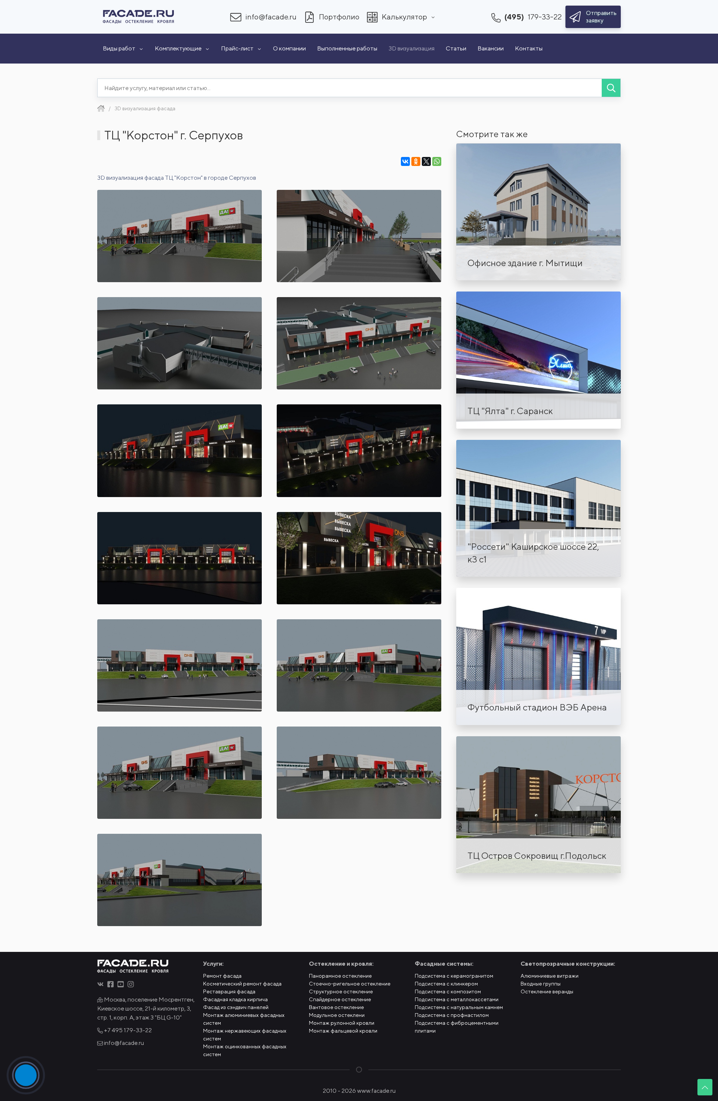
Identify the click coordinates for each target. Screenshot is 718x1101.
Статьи (456, 48)
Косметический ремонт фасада (242, 984)
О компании (289, 48)
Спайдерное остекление (340, 999)
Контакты (529, 48)
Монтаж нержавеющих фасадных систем (244, 1035)
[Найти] (611, 88)
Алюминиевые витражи (550, 976)
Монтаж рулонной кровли (341, 1023)
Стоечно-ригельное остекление (349, 984)
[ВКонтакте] (405, 161)
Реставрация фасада (229, 991)
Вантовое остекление (336, 1007)
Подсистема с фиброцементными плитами (456, 1027)
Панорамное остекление (340, 976)
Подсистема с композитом (448, 991)
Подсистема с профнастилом (452, 1015)
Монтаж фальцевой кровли (343, 1031)
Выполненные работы (347, 48)
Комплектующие (178, 48)
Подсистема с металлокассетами (456, 999)
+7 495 (127, 1030)
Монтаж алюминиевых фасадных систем (244, 1019)
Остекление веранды (547, 991)
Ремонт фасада (222, 976)
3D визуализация (412, 48)
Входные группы (541, 984)
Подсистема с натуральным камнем (459, 1007)
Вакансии (491, 48)
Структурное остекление (341, 991)
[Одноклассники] (415, 161)
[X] (426, 161)
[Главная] (101, 108)
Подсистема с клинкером (446, 984)
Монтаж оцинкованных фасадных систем (244, 1050)
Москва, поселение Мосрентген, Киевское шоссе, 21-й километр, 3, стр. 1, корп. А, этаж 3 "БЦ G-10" (145, 1008)
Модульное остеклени (337, 1015)
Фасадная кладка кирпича (235, 999)
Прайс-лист (237, 48)
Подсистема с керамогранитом (454, 976)
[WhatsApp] (436, 161)
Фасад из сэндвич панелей (236, 1007)
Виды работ (119, 48)
